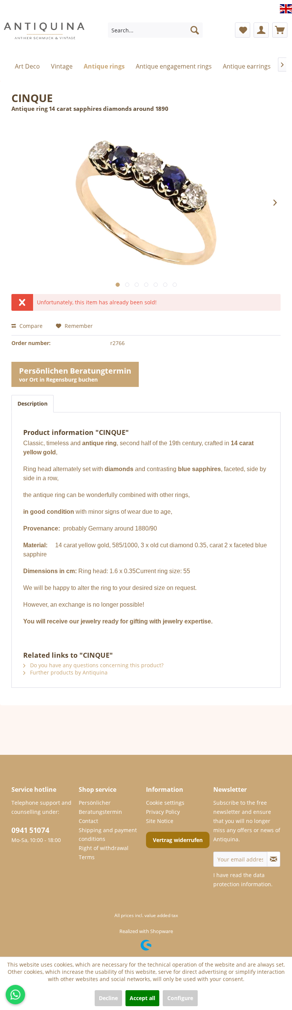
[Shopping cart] (279, 30)
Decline (108, 998)
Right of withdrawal (104, 848)
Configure (180, 998)
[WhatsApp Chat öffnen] (15, 994)
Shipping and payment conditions (108, 834)
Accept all (142, 998)
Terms (87, 857)
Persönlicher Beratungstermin (100, 807)
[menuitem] (155, 30)
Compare (30, 325)
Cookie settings (165, 802)
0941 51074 (30, 830)
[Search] (195, 30)
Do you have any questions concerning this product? (96, 665)
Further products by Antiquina (68, 672)
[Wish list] (242, 30)
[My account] (261, 30)
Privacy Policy (163, 811)
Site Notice (159, 821)
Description (32, 403)
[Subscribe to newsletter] (273, 859)
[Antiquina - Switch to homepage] (44, 32)
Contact (88, 821)
